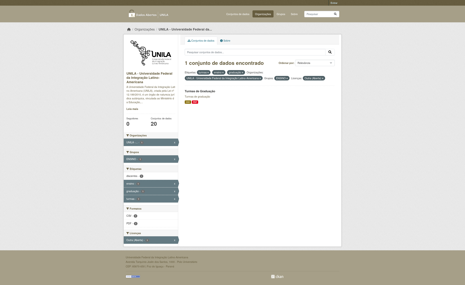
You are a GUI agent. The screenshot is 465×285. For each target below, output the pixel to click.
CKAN (277, 276)
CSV (188, 102)
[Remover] (208, 72)
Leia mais (132, 109)
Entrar (334, 3)
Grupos (281, 14)
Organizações (263, 14)
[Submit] (335, 14)
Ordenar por (286, 63)
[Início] (129, 29)
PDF (195, 102)
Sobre (294, 14)
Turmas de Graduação (200, 91)
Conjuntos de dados (237, 14)
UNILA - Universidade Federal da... (185, 29)
